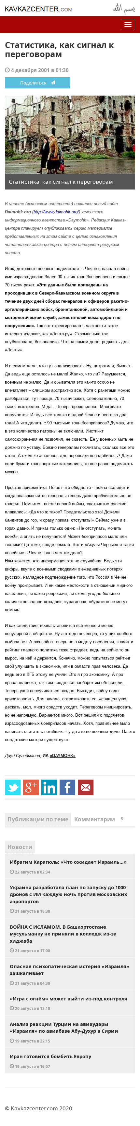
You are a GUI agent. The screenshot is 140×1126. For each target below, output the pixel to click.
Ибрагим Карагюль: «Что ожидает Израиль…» (68, 867)
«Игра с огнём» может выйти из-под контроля (68, 1003)
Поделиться (35, 83)
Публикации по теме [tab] (37, 819)
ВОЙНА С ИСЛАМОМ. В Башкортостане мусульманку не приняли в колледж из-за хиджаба (63, 938)
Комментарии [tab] (98, 819)
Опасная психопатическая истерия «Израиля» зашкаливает (69, 974)
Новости (19, 847)
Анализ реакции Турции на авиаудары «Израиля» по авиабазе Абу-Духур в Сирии (64, 1032)
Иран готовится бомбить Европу (50, 1061)
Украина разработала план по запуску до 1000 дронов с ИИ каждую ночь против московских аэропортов (68, 899)
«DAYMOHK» (63, 755)
